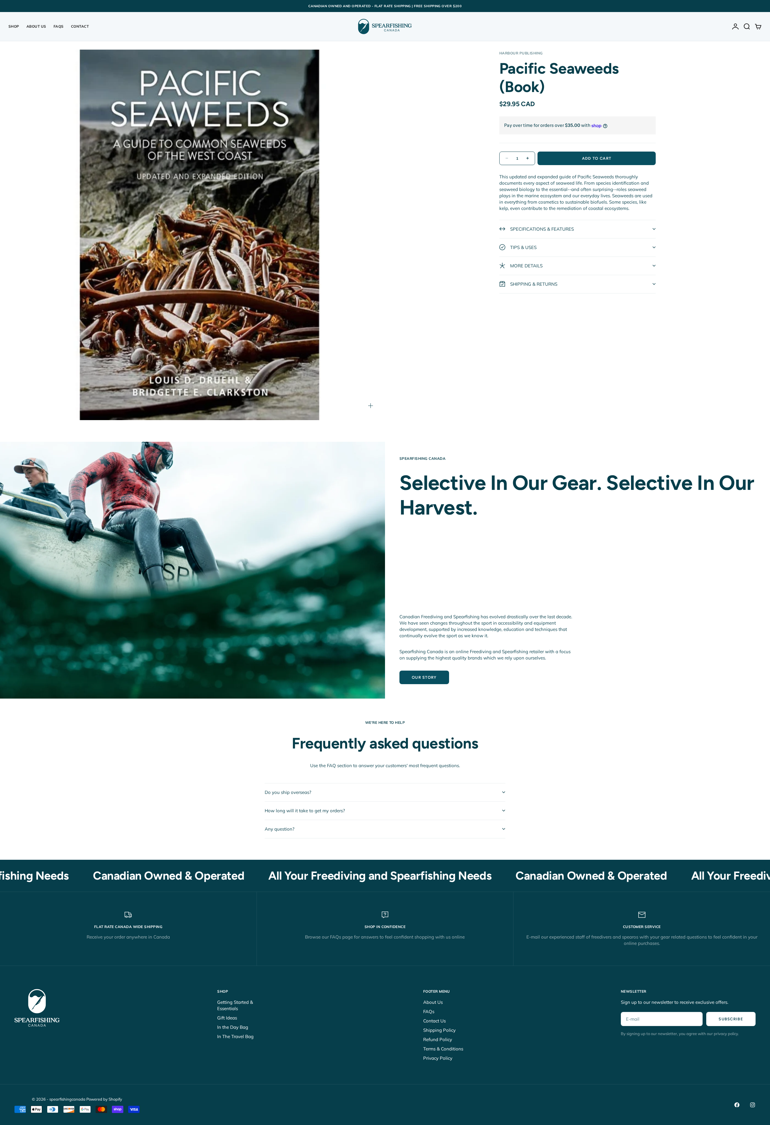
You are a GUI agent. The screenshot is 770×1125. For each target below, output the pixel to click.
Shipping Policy (439, 1030)
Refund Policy (437, 1039)
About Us (36, 26)
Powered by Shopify (104, 1099)
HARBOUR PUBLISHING (521, 53)
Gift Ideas (227, 1018)
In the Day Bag (232, 1027)
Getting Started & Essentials (235, 1005)
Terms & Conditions (443, 1049)
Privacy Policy (437, 1058)
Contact (80, 26)
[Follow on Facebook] (737, 1105)
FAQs (59, 26)
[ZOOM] (371, 406)
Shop (13, 26)
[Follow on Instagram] (753, 1105)
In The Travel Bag (235, 1036)
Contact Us (434, 1021)
